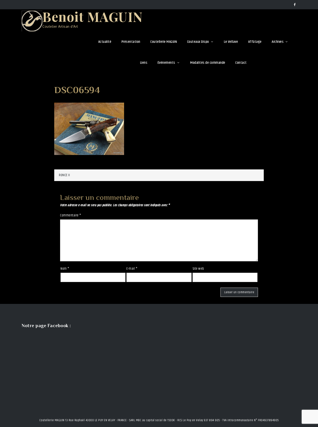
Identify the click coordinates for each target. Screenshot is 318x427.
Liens (144, 63)
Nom (65, 268)
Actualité (105, 42)
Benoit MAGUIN (92, 16)
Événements (166, 63)
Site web (198, 268)
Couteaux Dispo (198, 42)
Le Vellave (231, 42)
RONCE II (64, 175)
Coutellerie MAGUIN (163, 42)
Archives (278, 42)
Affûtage (255, 42)
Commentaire (70, 215)
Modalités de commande (207, 63)
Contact (241, 63)
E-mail (131, 268)
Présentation (131, 42)
